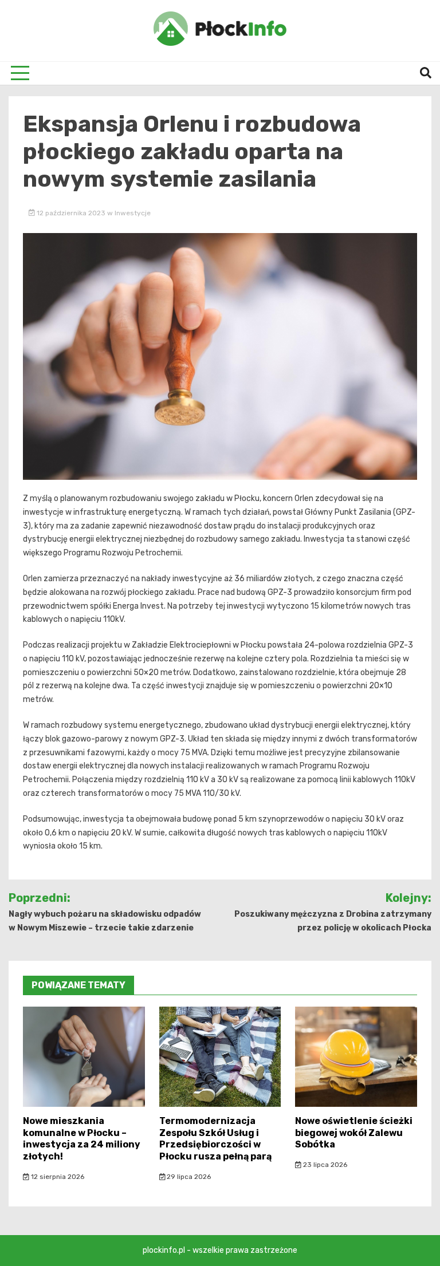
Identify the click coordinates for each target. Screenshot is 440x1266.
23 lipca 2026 (324, 1165)
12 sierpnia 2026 (56, 1177)
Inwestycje (133, 213)
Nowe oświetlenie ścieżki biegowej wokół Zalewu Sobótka (353, 1132)
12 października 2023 (71, 213)
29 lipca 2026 (188, 1177)
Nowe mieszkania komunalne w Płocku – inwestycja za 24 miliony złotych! (81, 1138)
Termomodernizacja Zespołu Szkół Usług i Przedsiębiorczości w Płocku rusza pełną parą (215, 1138)
